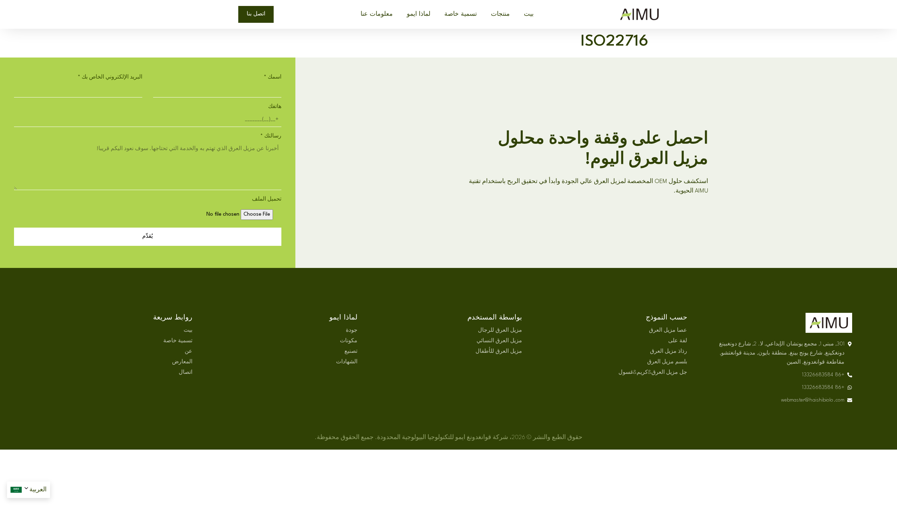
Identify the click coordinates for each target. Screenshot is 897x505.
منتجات (500, 14)
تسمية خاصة (460, 14)
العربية (38, 490)
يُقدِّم (147, 236)
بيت (529, 14)
